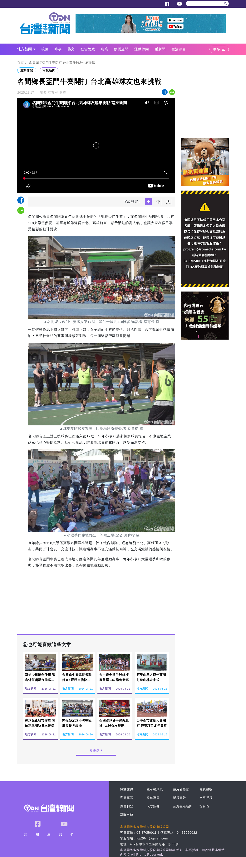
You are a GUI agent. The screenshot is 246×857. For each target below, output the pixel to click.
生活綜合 (178, 49)
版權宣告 (179, 797)
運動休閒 (141, 49)
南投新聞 (49, 70)
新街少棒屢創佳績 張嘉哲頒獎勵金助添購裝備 (40, 680)
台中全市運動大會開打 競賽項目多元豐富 (152, 723)
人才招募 (153, 806)
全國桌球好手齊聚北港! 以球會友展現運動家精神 (114, 726)
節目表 (204, 806)
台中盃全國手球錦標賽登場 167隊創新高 (114, 677)
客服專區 (126, 797)
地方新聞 (24, 49)
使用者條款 (181, 789)
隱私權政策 (155, 789)
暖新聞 (160, 49)
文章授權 (206, 797)
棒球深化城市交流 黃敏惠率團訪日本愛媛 (40, 723)
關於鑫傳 (126, 789)
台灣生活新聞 (183, 806)
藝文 (71, 49)
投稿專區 (153, 797)
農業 (104, 49)
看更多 (95, 750)
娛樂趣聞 (121, 49)
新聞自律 (126, 814)
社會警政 (88, 49)
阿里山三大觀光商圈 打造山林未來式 (151, 677)
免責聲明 (206, 789)
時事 (58, 49)
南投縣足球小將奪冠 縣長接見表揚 (77, 723)
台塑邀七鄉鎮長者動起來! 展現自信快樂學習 (77, 680)
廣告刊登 (126, 806)
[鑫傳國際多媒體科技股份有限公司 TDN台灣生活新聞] (48, 23)
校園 (45, 49)
